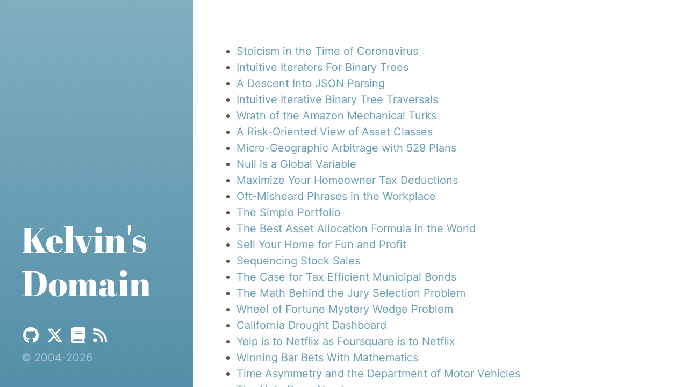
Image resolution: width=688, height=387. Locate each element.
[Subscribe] (100, 335)
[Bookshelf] (78, 335)
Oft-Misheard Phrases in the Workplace (336, 196)
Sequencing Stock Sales (298, 260)
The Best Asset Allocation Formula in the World (356, 228)
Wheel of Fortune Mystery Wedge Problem (344, 309)
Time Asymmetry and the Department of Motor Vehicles (378, 373)
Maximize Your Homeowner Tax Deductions (347, 180)
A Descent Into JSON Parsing (310, 83)
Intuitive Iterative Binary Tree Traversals (337, 99)
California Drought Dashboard (311, 325)
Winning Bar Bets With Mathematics (327, 357)
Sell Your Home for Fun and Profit (321, 244)
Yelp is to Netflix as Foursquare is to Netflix (345, 341)
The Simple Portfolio (288, 212)
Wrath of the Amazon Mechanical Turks (336, 115)
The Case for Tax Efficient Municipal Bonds (346, 276)
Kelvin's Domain (86, 261)
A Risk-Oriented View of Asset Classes (334, 131)
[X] (55, 335)
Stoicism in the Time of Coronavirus (327, 51)
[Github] (31, 335)
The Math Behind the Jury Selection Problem (350, 292)
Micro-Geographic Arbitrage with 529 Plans (346, 147)
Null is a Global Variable (296, 163)
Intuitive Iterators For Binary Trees (322, 67)
